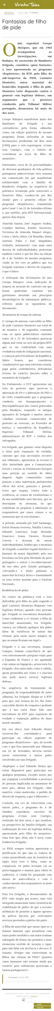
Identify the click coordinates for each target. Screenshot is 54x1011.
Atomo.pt (34, 996)
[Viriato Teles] (27, 4)
